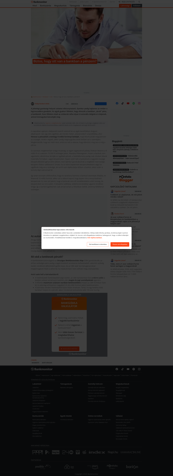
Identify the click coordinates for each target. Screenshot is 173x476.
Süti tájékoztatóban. (94, 237)
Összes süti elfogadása (120, 244)
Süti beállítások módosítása (98, 244)
